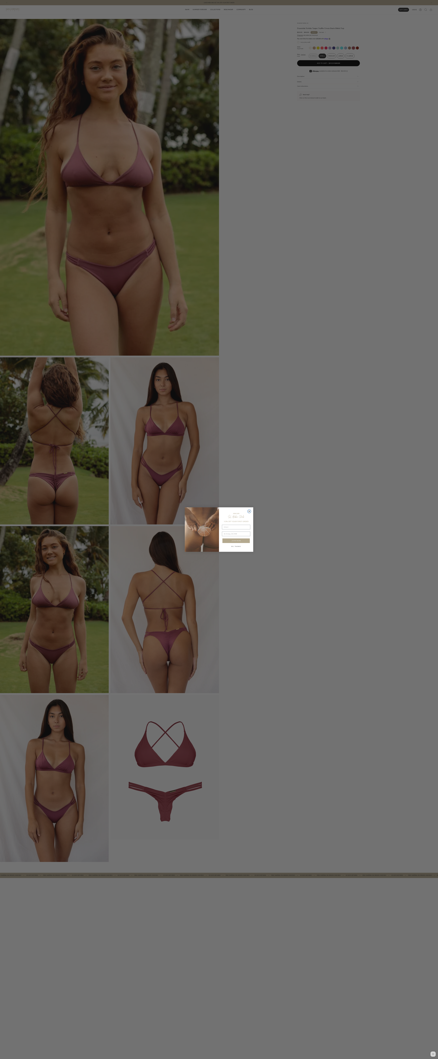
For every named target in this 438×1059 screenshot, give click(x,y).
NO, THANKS (236, 546)
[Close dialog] (249, 511)
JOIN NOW (236, 541)
